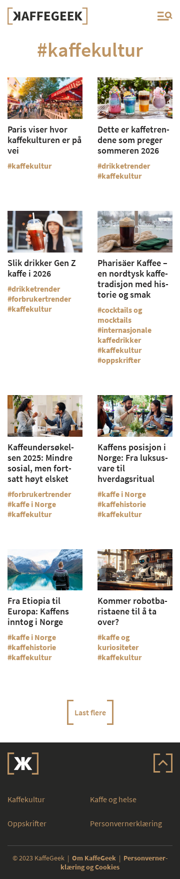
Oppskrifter (27, 823)
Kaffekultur (26, 799)
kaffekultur (32, 166)
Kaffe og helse (113, 799)
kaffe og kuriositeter (118, 642)
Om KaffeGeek (94, 857)
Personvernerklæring (126, 823)
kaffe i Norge (34, 504)
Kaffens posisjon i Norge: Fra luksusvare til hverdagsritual (133, 463)
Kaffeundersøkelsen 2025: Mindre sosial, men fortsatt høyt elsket (41, 463)
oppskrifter (121, 360)
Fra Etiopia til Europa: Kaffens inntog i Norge (38, 611)
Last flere (90, 712)
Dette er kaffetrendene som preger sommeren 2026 (134, 140)
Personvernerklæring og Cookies (114, 862)
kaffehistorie (124, 504)
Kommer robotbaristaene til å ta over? (133, 611)
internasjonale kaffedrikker (125, 335)
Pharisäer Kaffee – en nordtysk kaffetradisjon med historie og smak (133, 279)
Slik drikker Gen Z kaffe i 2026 (42, 268)
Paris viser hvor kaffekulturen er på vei (45, 140)
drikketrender (126, 166)
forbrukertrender (41, 299)
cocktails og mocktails (120, 315)
